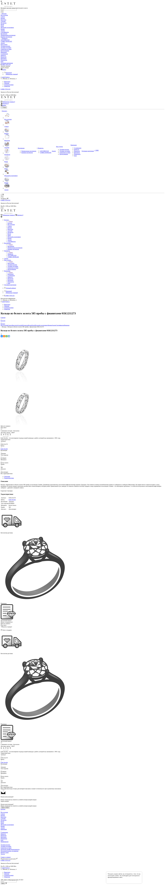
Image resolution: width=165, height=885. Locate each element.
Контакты (3, 837)
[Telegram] (9, 336)
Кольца (3, 815)
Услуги (3, 854)
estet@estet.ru (6, 77)
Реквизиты (4, 838)
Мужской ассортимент (41, 325)
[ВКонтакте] (2, 336)
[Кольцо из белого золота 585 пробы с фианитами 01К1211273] (22, 381)
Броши (50, 325)
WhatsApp (7, 86)
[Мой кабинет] (1, 217)
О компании (4, 832)
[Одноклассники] (4, 336)
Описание (7, 476)
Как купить (11, 263)
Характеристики (9, 478)
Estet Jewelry (4, 449)
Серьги (10, 325)
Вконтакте (7, 81)
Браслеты (15, 325)
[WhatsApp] (7, 336)
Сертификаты (60, 325)
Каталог (10, 223)
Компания (10, 274)
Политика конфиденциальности (10, 849)
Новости (3, 834)
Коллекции (11, 246)
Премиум (10, 254)
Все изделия (4, 325)
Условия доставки (6, 846)
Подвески (25, 325)
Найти (2, 883)
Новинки (66, 325)
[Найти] (2, 12)
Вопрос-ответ (5, 852)
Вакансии (3, 835)
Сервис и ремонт (6, 857)
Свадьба (20, 325)
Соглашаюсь (112, 880)
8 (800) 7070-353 (6, 64)
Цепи (33, 325)
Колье (30, 325)
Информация (4, 841)
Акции (54, 325)
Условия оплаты (5, 845)
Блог (2, 840)
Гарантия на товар (6, 848)
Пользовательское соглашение (9, 851)
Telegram (6, 83)
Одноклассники (8, 84)
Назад (11, 221)
